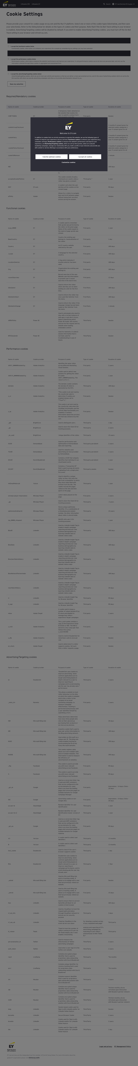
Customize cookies (68, 162)
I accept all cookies (85, 157)
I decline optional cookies (51, 157)
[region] (69, 144)
